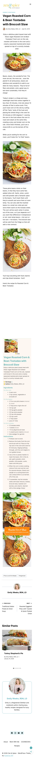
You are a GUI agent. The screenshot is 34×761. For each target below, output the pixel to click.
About (6, 742)
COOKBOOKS (25, 742)
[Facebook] (11, 732)
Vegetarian (11, 12)
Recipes (17, 746)
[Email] (18, 732)
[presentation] (17, 640)
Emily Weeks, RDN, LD (14, 29)
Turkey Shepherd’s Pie (13, 653)
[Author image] (4, 29)
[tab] (13, 668)
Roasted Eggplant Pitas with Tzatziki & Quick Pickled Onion (25, 608)
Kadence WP (8, 755)
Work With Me (14, 742)
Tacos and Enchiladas (10, 575)
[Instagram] (15, 732)
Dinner (5, 12)
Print (18, 353)
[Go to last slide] (4, 648)
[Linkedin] (22, 732)
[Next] (29, 648)
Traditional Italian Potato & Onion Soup (8, 607)
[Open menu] (30, 4)
